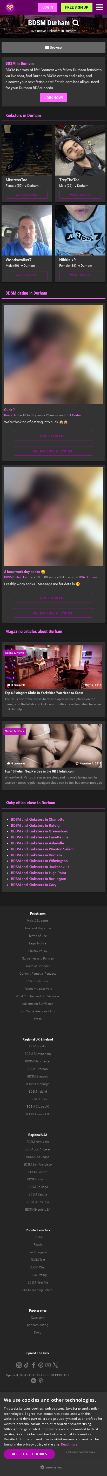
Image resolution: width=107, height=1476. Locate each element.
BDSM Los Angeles (38, 1149)
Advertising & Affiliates (37, 1004)
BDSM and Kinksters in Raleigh (36, 825)
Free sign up (76, 7)
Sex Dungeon (38, 1252)
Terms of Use (38, 936)
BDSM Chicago (38, 1187)
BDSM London (38, 1046)
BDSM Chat (37, 1267)
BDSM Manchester (37, 1061)
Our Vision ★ (50, 996)
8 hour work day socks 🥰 (24, 572)
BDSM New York (37, 1142)
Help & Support (37, 921)
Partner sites (37, 1310)
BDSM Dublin (38, 1099)
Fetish (38, 1245)
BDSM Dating (38, 1275)
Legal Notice (37, 943)
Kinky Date (11, 415)
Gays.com (38, 1317)
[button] (53, 1467)
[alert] (53, 1434)
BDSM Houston (37, 1179)
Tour (28, 928)
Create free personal (54, 451)
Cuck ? (9, 410)
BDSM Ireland (38, 1091)
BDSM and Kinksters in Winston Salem (42, 849)
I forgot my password (37, 989)
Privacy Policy (37, 951)
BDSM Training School (37, 1290)
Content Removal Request (37, 973)
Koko (37, 1332)
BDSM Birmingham (38, 1054)
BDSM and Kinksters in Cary (33, 885)
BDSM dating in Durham (26, 293)
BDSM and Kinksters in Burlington (38, 879)
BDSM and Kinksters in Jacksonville (40, 867)
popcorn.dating (37, 1325)
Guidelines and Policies (38, 958)
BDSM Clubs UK (38, 1106)
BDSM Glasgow (37, 1076)
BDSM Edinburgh (38, 1084)
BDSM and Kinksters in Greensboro (39, 831)
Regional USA (37, 1135)
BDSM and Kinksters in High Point (38, 873)
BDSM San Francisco (37, 1164)
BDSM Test (37, 1260)
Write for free (27, 195)
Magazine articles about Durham (33, 631)
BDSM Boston (37, 1172)
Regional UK (31, 1039)
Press (38, 1019)
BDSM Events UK (37, 1114)
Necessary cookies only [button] (80, 1452)
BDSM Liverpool (38, 1069)
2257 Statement (37, 981)
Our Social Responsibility (38, 1011)
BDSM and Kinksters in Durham (36, 855)
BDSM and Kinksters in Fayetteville (40, 837)
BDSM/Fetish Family (18, 577)
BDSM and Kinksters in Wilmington (39, 861)
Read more (69, 1444)
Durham (78, 415)
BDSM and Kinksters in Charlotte (37, 819)
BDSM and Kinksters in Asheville (37, 843)
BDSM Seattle (38, 1194)
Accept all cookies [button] (29, 1454)
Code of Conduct (38, 966)
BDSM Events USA (37, 1209)
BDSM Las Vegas (37, 1157)
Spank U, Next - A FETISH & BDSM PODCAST (37, 1375)
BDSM (38, 1237)
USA (68, 415)
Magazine (44, 928)
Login (47, 7)
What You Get (25, 996)
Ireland (48, 1039)
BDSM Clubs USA (38, 1202)
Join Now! (53, 98)
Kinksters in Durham (23, 115)
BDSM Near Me (38, 1282)
